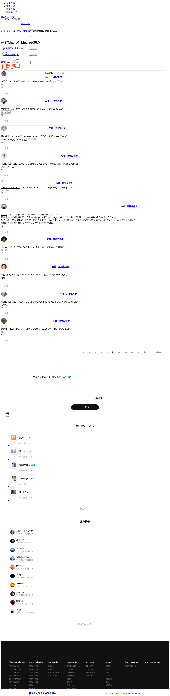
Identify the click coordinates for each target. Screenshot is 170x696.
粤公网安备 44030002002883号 (116, 693)
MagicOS (16, 31)
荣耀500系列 (33, 669)
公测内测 (89, 669)
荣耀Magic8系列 (15, 669)
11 (126, 352)
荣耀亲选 (10, 9)
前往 (62, 73)
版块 (9, 31)
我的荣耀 (89, 676)
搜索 (3, 62)
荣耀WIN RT (52, 669)
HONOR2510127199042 (13, 302)
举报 (6, 93)
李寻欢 (4, 81)
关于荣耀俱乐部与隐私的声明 (53, 691)
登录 (7, 19)
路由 (107, 682)
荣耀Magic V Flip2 (15, 676)
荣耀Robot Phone (73, 666)
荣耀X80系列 (71, 669)
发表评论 (98, 398)
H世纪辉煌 (6, 275)
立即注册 (16, 19)
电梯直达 (49, 73)
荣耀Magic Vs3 (14, 685)
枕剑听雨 (5, 136)
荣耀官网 (10, 3)
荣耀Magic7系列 (15, 679)
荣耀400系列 (33, 672)
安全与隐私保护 (91, 672)
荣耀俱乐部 (11, 12)
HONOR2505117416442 (12, 164)
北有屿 (4, 247)
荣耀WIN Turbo (53, 672)
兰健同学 (5, 109)
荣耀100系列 (33, 682)
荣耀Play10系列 (72, 676)
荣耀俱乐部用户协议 (36, 691)
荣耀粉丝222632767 (10, 329)
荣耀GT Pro (71, 679)
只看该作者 (57, 77)
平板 (107, 669)
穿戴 (107, 672)
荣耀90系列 (33, 688)
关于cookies (69, 691)
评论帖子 (85, 407)
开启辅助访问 (7, 17)
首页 (31, 30)
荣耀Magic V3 (14, 682)
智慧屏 (108, 676)
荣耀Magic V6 (14, 666)
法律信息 (76, 691)
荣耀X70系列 (71, 688)
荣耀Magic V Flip (15, 688)
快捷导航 (25, 23)
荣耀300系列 (33, 676)
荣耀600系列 (33, 666)
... (89, 352)
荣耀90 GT (32, 685)
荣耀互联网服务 (130, 666)
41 (145, 352)
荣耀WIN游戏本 (53, 676)
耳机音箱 (109, 679)
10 (119, 352)
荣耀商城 (10, 6)
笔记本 (108, 666)
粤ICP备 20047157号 (134, 693)
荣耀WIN (51, 666)
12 (132, 352)
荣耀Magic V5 (14, 672)
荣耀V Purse (71, 685)
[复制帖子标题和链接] (13, 48)
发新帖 (158, 352)
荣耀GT (69, 682)
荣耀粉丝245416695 (10, 187)
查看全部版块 (84, 509)
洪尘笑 (4, 214)
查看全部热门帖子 (83, 624)
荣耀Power (71, 672)
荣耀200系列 (33, 679)
